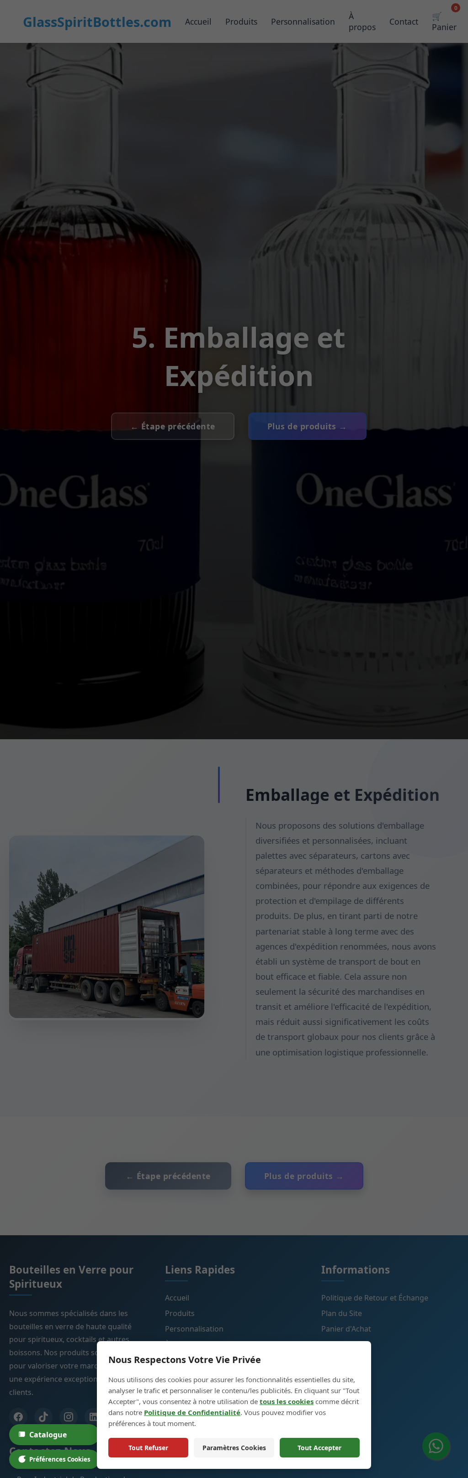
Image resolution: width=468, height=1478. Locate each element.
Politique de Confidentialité (192, 1412)
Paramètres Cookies (234, 1447)
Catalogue (48, 1435)
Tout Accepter (319, 1447)
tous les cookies (287, 1401)
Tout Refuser (148, 1447)
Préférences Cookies (59, 1459)
